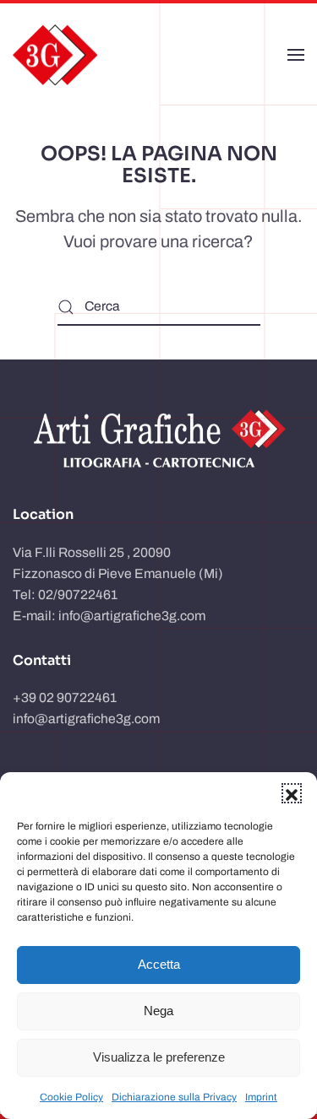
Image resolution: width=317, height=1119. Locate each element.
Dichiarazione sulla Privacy (174, 1097)
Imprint (261, 1097)
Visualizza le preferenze (159, 1057)
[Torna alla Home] (55, 55)
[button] (291, 793)
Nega (158, 1010)
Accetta (159, 964)
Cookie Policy (71, 1097)
